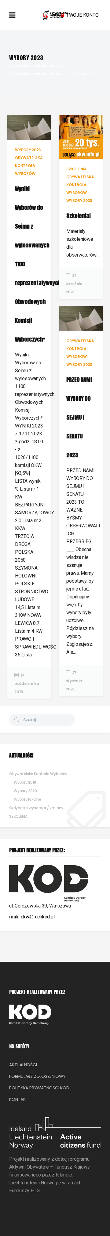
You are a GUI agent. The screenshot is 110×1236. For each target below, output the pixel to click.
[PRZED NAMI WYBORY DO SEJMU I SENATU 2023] (81, 318)
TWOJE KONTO (82, 15)
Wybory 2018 (25, 782)
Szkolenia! (78, 216)
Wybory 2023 (25, 790)
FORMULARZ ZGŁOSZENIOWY (37, 1076)
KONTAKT (18, 1099)
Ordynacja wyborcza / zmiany (36, 807)
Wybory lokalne (27, 799)
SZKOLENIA (18, 816)
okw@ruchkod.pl (38, 917)
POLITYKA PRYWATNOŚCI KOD (39, 1088)
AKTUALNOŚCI (23, 1065)
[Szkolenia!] (81, 137)
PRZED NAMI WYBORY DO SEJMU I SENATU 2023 (79, 417)
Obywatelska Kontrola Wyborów (36, 66)
